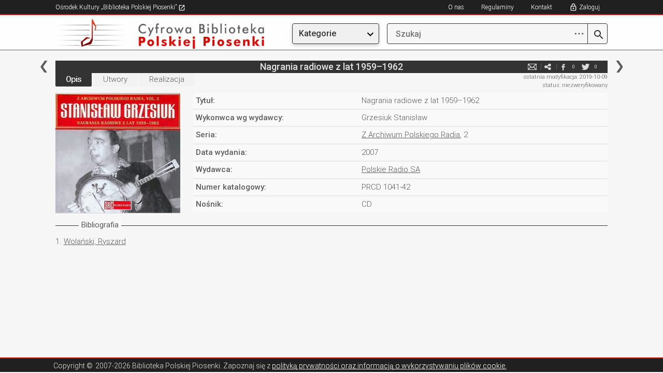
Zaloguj (589, 7)
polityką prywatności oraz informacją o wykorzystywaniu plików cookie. (389, 366)
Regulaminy (497, 7)
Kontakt (541, 7)
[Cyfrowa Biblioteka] (138, 34)
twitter (585, 67)
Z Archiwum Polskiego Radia (411, 134)
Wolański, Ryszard (95, 241)
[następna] (619, 67)
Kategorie (317, 33)
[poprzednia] (43, 67)
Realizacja (166, 79)
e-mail (532, 67)
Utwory (115, 79)
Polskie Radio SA (391, 169)
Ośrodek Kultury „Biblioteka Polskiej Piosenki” (116, 7)
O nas (456, 7)
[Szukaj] (597, 35)
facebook (563, 67)
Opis (73, 79)
